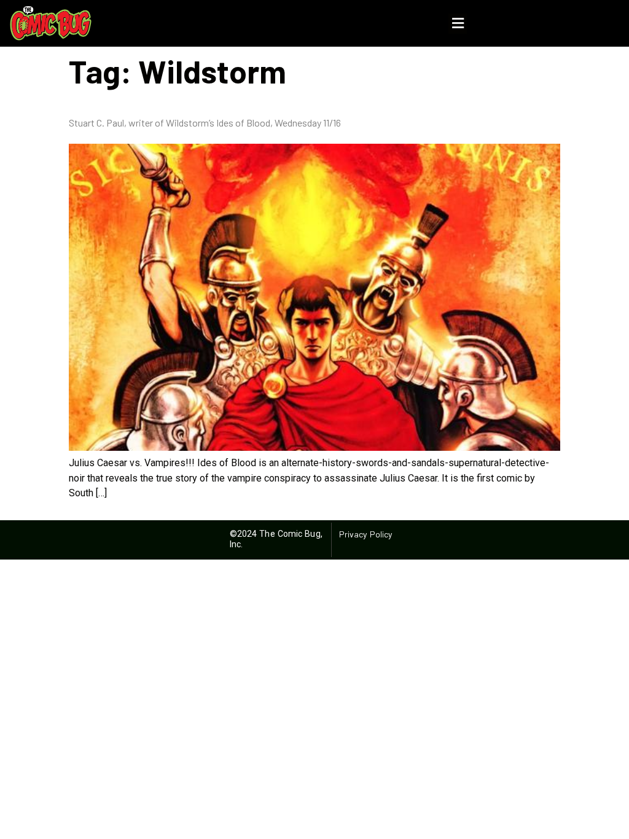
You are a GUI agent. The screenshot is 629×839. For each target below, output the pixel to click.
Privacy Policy (365, 534)
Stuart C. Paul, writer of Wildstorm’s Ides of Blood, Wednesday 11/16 (205, 122)
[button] (457, 24)
